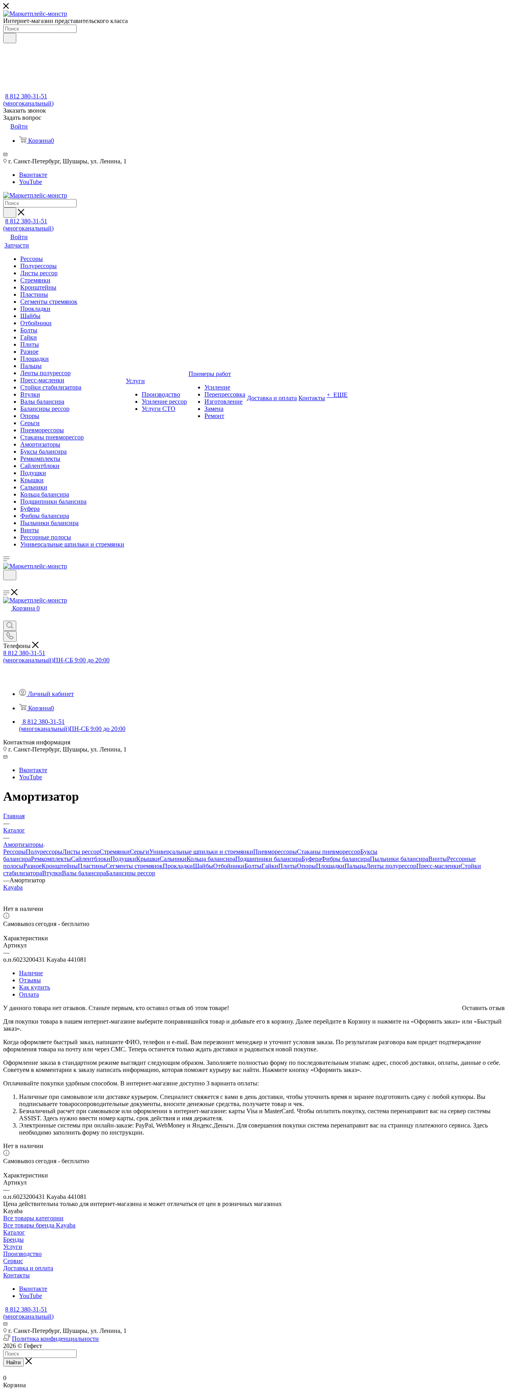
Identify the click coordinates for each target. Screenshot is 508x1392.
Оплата (29, 994)
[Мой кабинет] (6, 585)
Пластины (92, 866)
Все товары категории (33, 1218)
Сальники (173, 858)
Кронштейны (60, 866)
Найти (13, 1362)
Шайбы (203, 866)
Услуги (12, 1246)
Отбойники (228, 866)
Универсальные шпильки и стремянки (201, 851)
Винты (437, 858)
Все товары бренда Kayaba (39, 1225)
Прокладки (178, 866)
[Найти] (9, 38)
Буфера (311, 858)
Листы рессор (81, 851)
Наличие (31, 973)
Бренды (13, 1239)
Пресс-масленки (438, 866)
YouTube (30, 181)
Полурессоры (44, 851)
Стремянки (115, 851)
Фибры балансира (345, 858)
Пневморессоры (275, 851)
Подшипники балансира (268, 858)
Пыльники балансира (399, 858)
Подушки (123, 858)
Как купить (34, 987)
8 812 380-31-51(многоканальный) (28, 100)
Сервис (13, 1261)
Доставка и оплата (28, 1268)
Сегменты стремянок (134, 866)
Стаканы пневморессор (328, 851)
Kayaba (13, 887)
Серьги (139, 851)
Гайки (270, 866)
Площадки (330, 866)
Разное (32, 866)
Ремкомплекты (51, 858)
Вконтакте (33, 174)
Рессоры (14, 851)
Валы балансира (84, 873)
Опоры (306, 866)
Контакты (16, 1275)
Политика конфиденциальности (55, 1338)
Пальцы (355, 866)
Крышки (148, 858)
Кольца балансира (211, 858)
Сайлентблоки (90, 858)
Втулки (52, 873)
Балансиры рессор (130, 873)
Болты (253, 866)
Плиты (287, 866)
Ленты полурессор (391, 866)
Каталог (14, 1232)
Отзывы (30, 980)
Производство (22, 1253)
